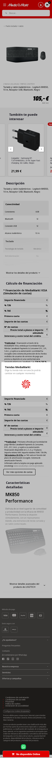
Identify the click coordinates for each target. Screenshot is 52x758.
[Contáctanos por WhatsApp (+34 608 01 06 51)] (49, 748)
